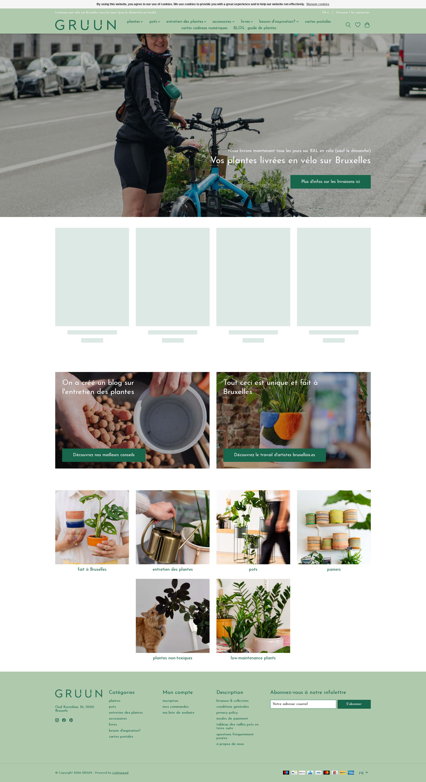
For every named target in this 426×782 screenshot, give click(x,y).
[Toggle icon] (348, 24)
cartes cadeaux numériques (204, 28)
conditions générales (232, 707)
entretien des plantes (173, 569)
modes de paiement (232, 719)
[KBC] (310, 773)
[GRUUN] (85, 25)
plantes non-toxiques (172, 658)
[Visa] (318, 773)
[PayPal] (342, 773)
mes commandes (176, 707)
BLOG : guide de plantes (254, 28)
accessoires (118, 719)
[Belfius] (302, 773)
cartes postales (318, 22)
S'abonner (354, 704)
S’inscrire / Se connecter (352, 12)
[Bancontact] (294, 773)
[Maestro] (286, 773)
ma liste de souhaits (178, 713)
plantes (114, 701)
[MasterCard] (326, 773)
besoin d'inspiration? (125, 731)
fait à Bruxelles (92, 569)
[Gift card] (335, 773)
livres (113, 724)
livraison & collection (232, 701)
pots (253, 569)
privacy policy (227, 713)
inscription (170, 701)
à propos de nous (230, 744)
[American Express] (351, 773)
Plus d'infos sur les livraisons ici (330, 181)
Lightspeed (120, 772)
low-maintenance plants (253, 658)
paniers (334, 569)
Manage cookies (317, 4)
